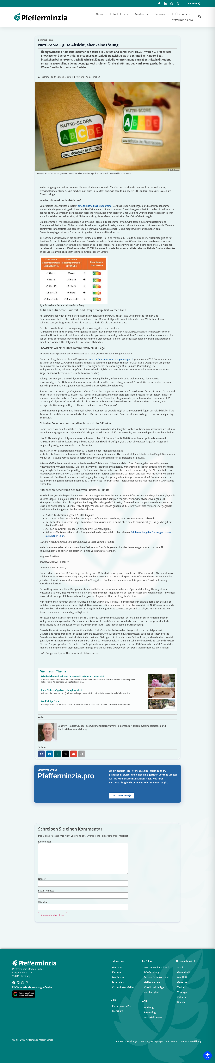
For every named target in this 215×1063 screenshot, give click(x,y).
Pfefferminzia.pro (182, 20)
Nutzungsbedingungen (152, 1041)
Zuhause (182, 997)
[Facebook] (13, 982)
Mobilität (182, 977)
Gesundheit (94, 77)
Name (42, 879)
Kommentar (45, 841)
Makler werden (152, 982)
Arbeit (180, 967)
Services (160, 14)
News (99, 14)
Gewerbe (182, 982)
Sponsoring (150, 1012)
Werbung (149, 1007)
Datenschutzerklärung (190, 1041)
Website (42, 902)
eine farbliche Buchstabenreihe (94, 205)
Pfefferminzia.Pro (121, 1006)
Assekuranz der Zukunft (156, 967)
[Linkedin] (18, 982)
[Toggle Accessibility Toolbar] (207, 1055)
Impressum (171, 1041)
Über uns (181, 14)
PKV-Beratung (151, 972)
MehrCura (117, 1011)
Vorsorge (182, 992)
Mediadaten (118, 977)
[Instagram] (22, 982)
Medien (140, 14)
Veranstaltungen (153, 1017)
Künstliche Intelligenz (155, 987)
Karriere (116, 972)
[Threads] (26, 982)
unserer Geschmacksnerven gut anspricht (111, 359)
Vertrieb (181, 987)
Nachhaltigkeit (151, 992)
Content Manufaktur (123, 987)
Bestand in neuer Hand (156, 977)
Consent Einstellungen (127, 1041)
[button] (41, 754)
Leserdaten (118, 982)
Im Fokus (119, 14)
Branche (181, 1002)
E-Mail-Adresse (47, 890)
